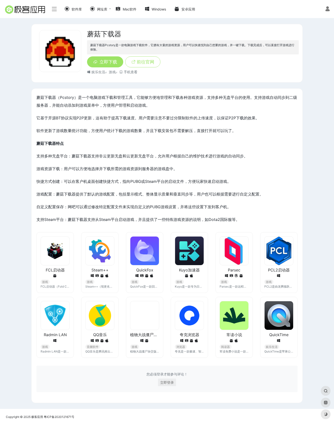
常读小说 (234, 334)
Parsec (234, 270)
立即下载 (108, 61)
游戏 (112, 72)
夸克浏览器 (189, 334)
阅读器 (225, 347)
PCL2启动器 (279, 270)
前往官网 (145, 61)
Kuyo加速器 (189, 270)
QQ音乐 (100, 334)
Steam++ (100, 270)
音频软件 (93, 347)
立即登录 (167, 382)
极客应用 (37, 417)
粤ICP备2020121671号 (59, 417)
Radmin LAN (55, 334)
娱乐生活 (98, 72)
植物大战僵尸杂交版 (144, 334)
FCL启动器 (55, 270)
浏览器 (180, 347)
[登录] (327, 9)
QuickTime (279, 334)
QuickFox (144, 270)
